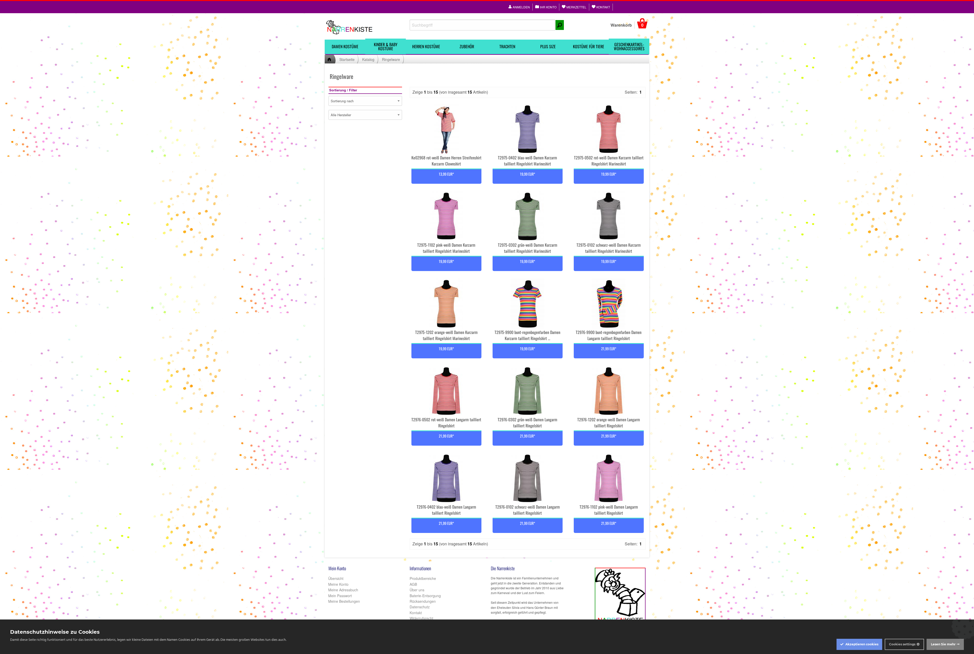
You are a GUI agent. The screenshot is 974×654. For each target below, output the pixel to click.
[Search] (559, 25)
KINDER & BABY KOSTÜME (385, 46)
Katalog (368, 59)
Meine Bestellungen (343, 601)
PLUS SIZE (548, 46)
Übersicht (335, 578)
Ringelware (391, 59)
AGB (413, 584)
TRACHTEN (507, 46)
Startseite (347, 59)
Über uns (417, 589)
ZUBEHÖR (467, 46)
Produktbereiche (423, 578)
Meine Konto (338, 584)
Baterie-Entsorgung (425, 595)
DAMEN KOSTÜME (345, 46)
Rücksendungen (423, 601)
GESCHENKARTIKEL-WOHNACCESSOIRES (629, 46)
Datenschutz (420, 606)
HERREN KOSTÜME (426, 46)
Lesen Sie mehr (943, 644)
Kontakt (416, 612)
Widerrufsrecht (421, 618)
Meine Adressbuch (342, 589)
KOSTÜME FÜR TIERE (588, 46)
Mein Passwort (339, 595)
